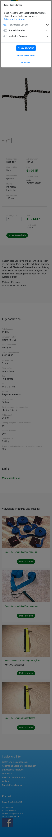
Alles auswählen (26, 48)
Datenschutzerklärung (14, 19)
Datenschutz (26, 62)
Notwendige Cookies (18, 24)
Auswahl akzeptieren (26, 55)
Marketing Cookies (17, 36)
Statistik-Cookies (16, 30)
